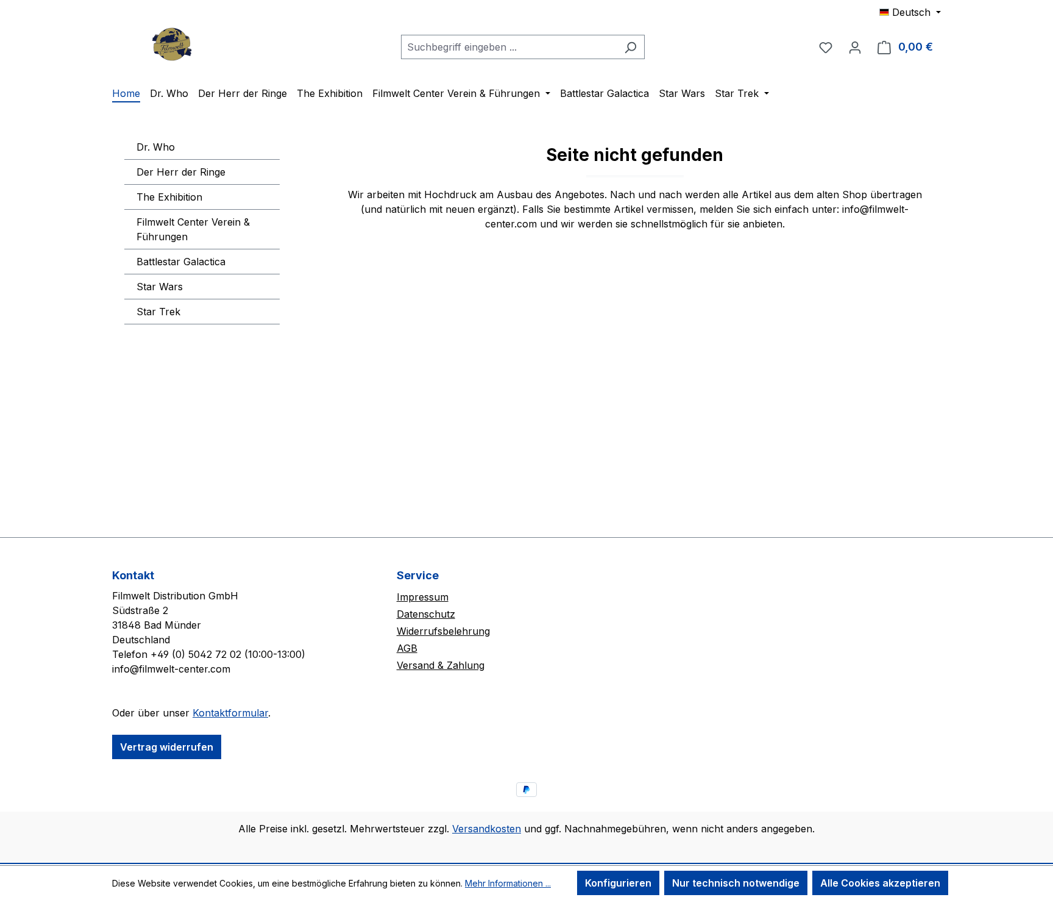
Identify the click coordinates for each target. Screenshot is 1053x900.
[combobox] (509, 47)
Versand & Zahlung (440, 665)
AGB (407, 648)
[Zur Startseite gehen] (173, 44)
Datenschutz (426, 614)
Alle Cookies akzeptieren (880, 883)
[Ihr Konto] (855, 47)
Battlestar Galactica (180, 261)
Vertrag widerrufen (166, 747)
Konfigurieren (618, 883)
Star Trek (158, 311)
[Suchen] (630, 47)
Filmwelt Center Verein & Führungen (193, 229)
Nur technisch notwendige (736, 883)
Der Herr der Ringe (180, 172)
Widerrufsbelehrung (443, 631)
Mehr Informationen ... (508, 883)
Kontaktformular (230, 713)
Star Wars (159, 286)
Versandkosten (486, 829)
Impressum (422, 597)
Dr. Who (155, 147)
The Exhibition (169, 197)
